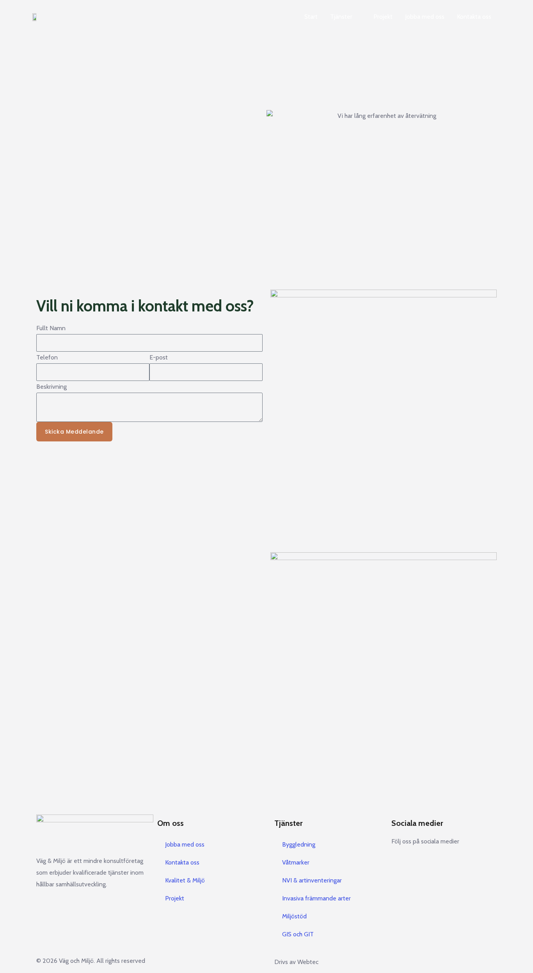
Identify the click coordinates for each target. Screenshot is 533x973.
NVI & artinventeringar (312, 880)
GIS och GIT (298, 934)
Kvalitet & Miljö (185, 880)
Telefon (47, 357)
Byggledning (298, 844)
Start (311, 16)
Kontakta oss (474, 16)
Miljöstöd (294, 916)
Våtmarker (295, 862)
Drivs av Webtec (296, 962)
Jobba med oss (424, 16)
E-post (158, 357)
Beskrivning (51, 386)
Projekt (383, 16)
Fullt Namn (51, 328)
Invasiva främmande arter (316, 898)
